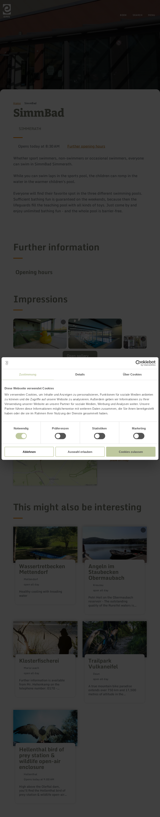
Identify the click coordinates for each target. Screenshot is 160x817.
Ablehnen (29, 451)
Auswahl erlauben (80, 451)
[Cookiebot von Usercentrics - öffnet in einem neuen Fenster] (138, 363)
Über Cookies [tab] (132, 374)
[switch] (60, 436)
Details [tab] (80, 374)
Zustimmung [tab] (27, 374)
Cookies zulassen (131, 451)
